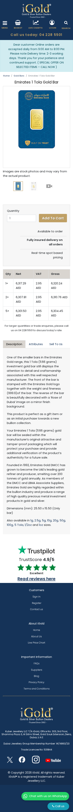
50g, (63, 520)
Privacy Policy (36, 682)
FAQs (37, 663)
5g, (44, 520)
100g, (10, 525)
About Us (36, 636)
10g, (49, 520)
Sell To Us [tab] (55, 344)
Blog (36, 676)
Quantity (13, 211)
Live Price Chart (36, 642)
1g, (32, 520)
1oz (41, 525)
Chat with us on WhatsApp (48, 796)
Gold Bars (19, 75)
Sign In (36, 596)
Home (6, 75)
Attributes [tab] (36, 344)
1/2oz (28, 525)
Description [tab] (14, 344)
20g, (56, 520)
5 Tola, (19, 525)
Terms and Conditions (37, 688)
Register (36, 603)
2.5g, (37, 520)
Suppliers (36, 669)
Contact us (36, 609)
